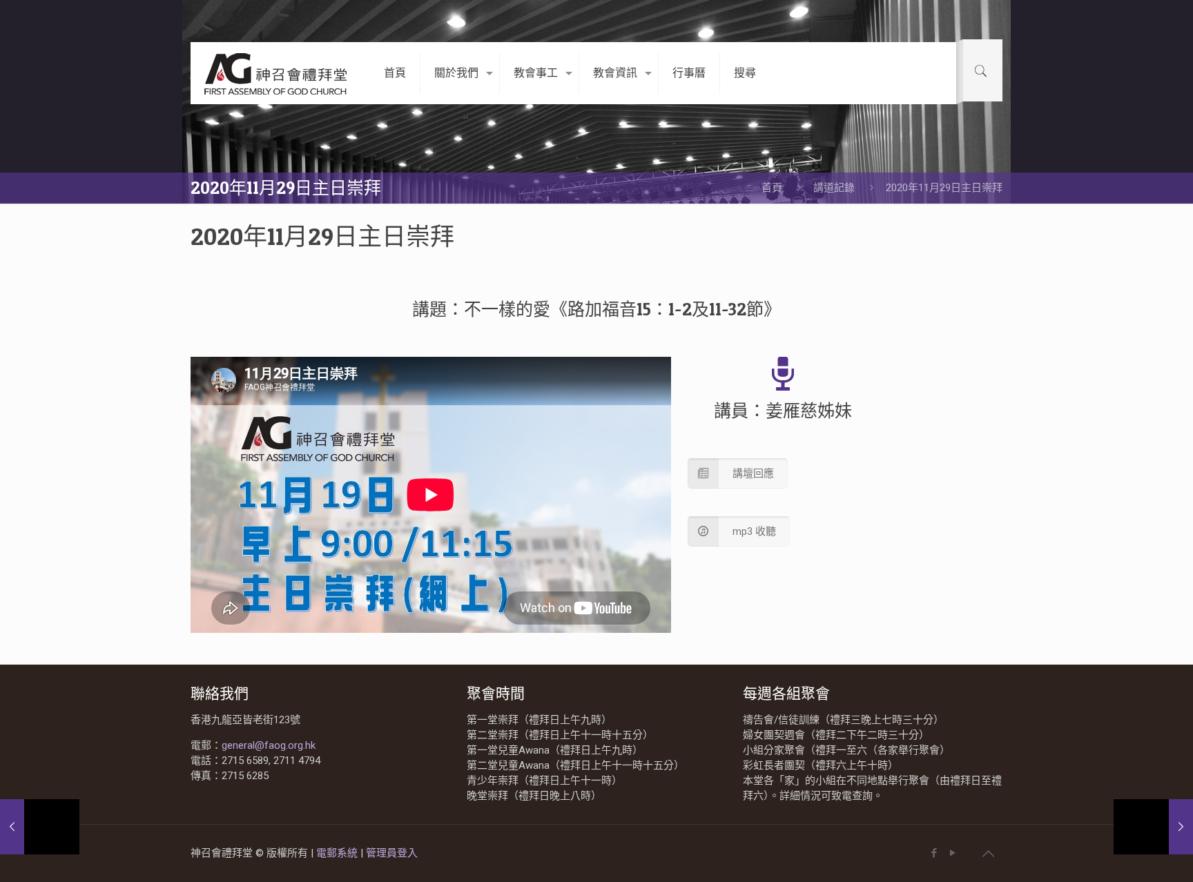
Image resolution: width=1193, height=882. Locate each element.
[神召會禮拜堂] (276, 73)
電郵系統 (338, 853)
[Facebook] (934, 853)
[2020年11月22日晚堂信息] (39, 826)
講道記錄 (834, 188)
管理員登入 (392, 853)
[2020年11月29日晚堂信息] (1153, 826)
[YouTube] (952, 853)
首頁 (772, 188)
